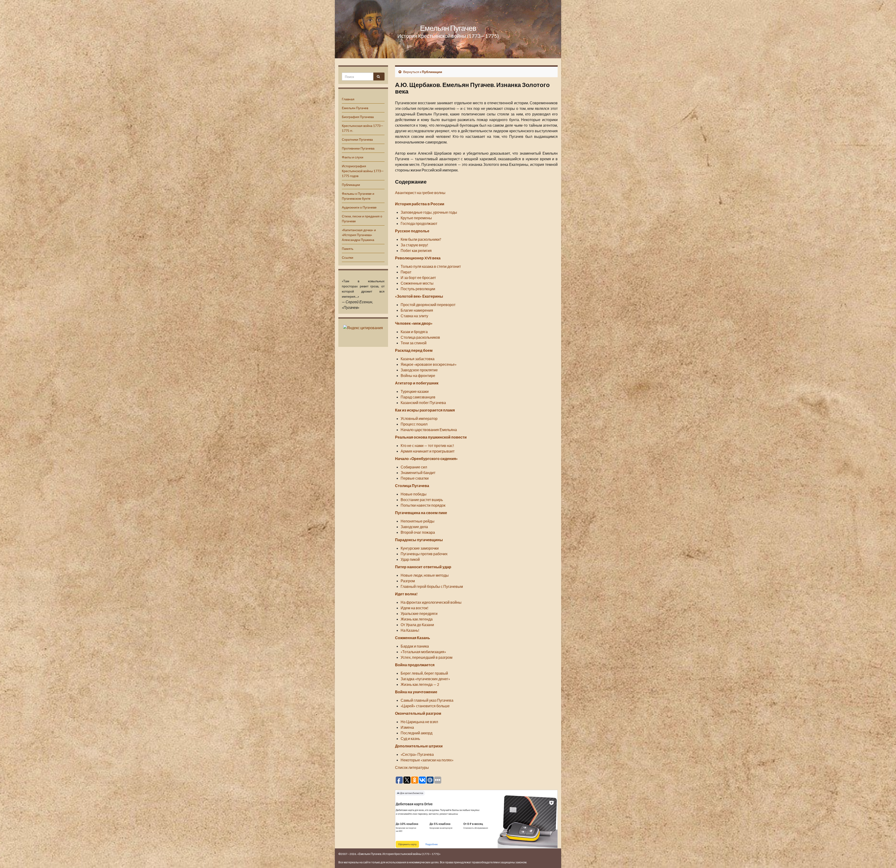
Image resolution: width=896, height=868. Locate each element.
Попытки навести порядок (423, 505)
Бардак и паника (415, 646)
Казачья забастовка (417, 358)
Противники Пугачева (358, 148)
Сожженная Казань (412, 637)
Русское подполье (412, 231)
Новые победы (414, 494)
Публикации (351, 185)
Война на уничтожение (416, 692)
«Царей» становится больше (425, 706)
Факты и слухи (352, 157)
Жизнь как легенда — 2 (420, 684)
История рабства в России (419, 204)
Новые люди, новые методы (425, 575)
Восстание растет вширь (422, 499)
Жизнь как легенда (417, 619)
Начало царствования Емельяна (429, 429)
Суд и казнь (410, 738)
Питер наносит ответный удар (423, 567)
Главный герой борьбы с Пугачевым (432, 586)
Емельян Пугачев (448, 27)
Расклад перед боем (414, 350)
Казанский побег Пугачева (423, 402)
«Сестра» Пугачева (417, 754)
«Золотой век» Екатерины (419, 296)
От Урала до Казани (417, 624)
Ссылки (347, 257)
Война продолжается (414, 664)
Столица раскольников (420, 337)
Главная (348, 99)
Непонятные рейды (417, 521)
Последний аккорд (416, 733)
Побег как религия (416, 250)
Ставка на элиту (414, 316)
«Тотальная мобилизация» (423, 651)
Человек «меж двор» (414, 323)
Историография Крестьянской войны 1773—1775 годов (363, 171)
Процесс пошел (414, 424)
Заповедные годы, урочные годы (429, 212)
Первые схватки (415, 478)
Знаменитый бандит (418, 472)
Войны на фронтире (418, 375)
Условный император (419, 418)
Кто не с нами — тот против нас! (427, 445)
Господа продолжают (419, 223)
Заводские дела (414, 526)
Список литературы (412, 767)
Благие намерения (417, 310)
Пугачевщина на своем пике (421, 512)
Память (347, 249)
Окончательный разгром (418, 713)
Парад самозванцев (418, 397)
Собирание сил (414, 467)
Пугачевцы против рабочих (424, 553)
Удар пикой (410, 559)
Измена (407, 727)
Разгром (408, 581)
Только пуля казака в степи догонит (431, 266)
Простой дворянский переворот (428, 304)
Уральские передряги (419, 613)
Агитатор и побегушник (416, 383)
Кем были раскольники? (421, 239)
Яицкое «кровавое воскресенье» (429, 364)
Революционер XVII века (418, 258)
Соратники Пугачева (357, 139)
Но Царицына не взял (419, 721)
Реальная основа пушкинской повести (431, 437)
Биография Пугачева (358, 117)
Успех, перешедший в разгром (426, 657)
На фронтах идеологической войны (431, 602)
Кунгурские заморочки (420, 548)
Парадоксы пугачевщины (419, 539)
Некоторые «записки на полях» (427, 760)
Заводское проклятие (419, 370)
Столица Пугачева (412, 485)
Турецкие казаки (415, 391)
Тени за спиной (414, 343)
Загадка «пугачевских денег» (425, 678)
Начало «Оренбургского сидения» (426, 458)
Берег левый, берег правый (424, 673)
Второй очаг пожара (418, 532)
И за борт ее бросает (418, 277)
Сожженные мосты (417, 283)
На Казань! (410, 630)
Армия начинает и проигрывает (428, 451)
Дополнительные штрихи (419, 746)
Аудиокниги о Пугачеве (359, 207)
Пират (406, 272)
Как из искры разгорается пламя (425, 410)
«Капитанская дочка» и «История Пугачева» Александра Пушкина (359, 235)
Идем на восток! (414, 608)
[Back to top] (885, 857)
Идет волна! (406, 594)
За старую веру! (414, 245)
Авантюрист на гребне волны (420, 192)
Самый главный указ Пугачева (427, 700)
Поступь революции (418, 288)
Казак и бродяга (414, 331)
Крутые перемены (416, 218)
